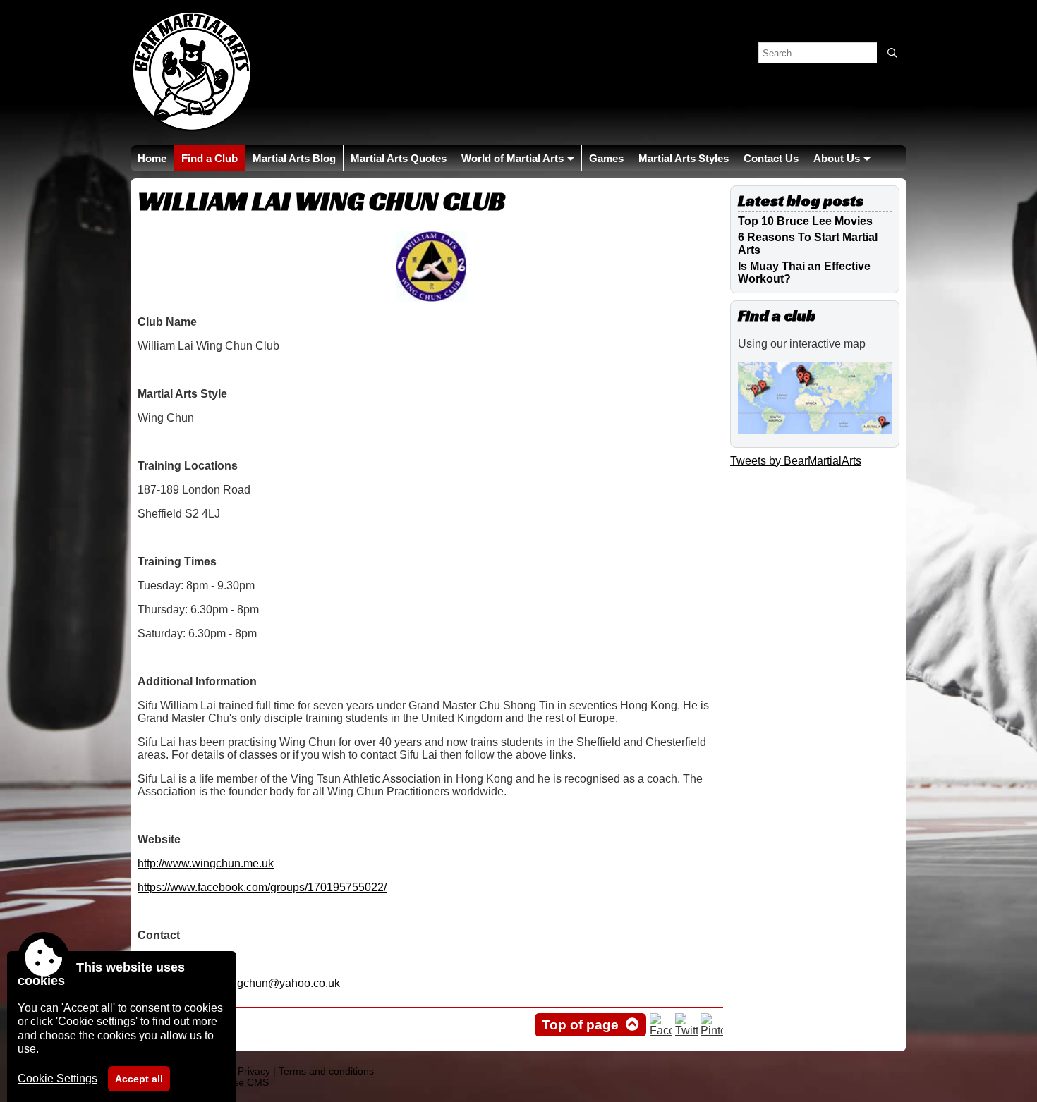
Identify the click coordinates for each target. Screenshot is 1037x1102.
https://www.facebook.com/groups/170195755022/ (262, 887)
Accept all (139, 1078)
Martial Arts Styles (683, 158)
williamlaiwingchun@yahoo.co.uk (256, 983)
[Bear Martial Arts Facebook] (661, 1030)
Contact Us (771, 158)
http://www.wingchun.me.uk (206, 863)
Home (152, 158)
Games (606, 158)
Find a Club (209, 158)
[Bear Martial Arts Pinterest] (712, 1030)
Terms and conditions (326, 1071)
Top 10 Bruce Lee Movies (805, 221)
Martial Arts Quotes (399, 158)
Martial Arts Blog (294, 158)
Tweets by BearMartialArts (795, 461)
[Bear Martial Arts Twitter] (686, 1030)
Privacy (254, 1071)
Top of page (580, 1024)
